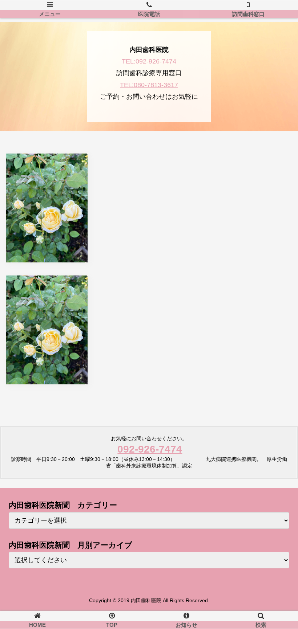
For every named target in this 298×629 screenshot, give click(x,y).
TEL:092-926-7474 (149, 61)
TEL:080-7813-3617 (149, 85)
